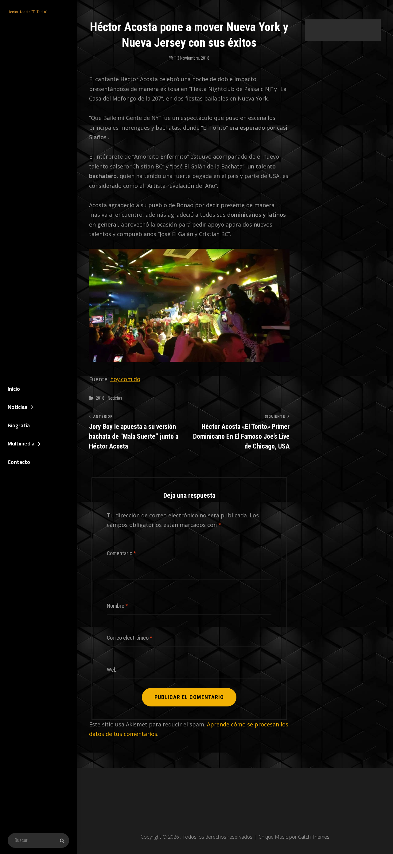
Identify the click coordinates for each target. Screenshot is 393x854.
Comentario (121, 553)
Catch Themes (313, 836)
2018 (100, 398)
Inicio (14, 389)
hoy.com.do (125, 379)
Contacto (19, 462)
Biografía (19, 425)
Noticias (17, 407)
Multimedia (21, 443)
